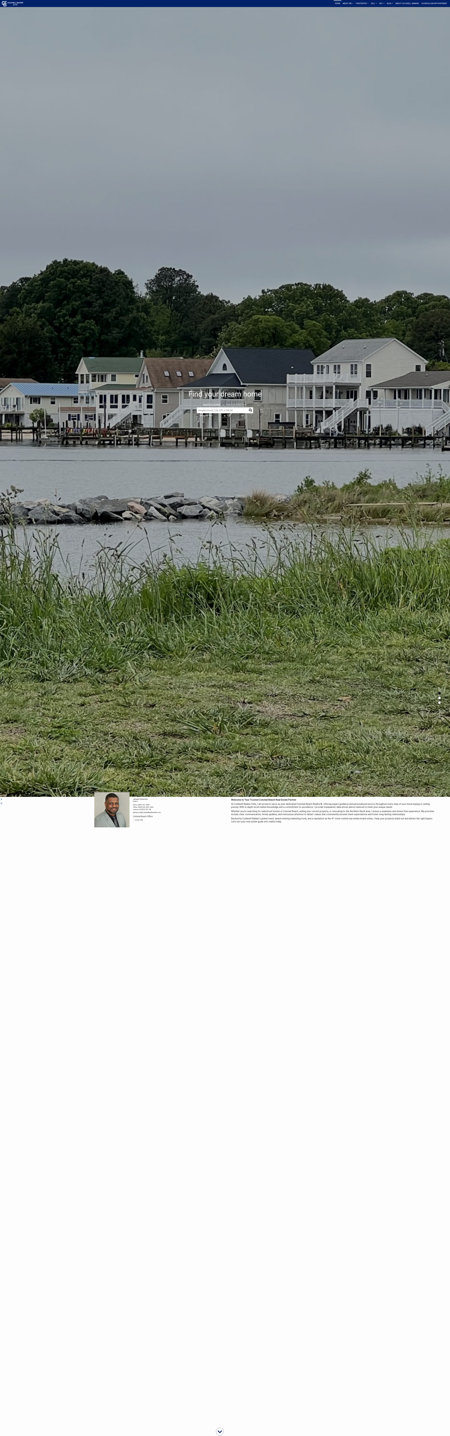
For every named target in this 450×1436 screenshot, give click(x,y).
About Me (348, 4)
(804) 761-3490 (144, 805)
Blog (390, 4)
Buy (382, 4)
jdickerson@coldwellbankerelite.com (147, 812)
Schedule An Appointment (434, 3)
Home (337, 3)
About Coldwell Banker (407, 3)
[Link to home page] (14, 3)
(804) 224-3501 (144, 807)
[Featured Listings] (439, 697)
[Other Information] (439, 702)
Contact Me (139, 820)
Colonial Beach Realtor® (309, 804)
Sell (374, 4)
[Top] (439, 693)
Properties (362, 4)
